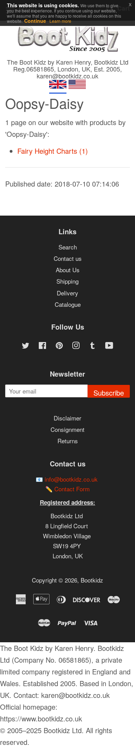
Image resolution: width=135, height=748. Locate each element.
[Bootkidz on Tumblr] (92, 346)
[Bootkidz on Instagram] (76, 346)
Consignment (67, 429)
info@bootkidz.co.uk (71, 479)
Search (67, 247)
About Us (68, 269)
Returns (67, 440)
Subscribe (108, 393)
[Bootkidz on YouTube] (109, 346)
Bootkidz (92, 580)
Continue (35, 20)
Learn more (60, 21)
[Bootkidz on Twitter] (25, 346)
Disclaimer (67, 418)
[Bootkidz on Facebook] (42, 346)
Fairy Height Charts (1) (52, 151)
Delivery (67, 292)
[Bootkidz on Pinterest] (59, 346)
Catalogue (68, 304)
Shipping (67, 281)
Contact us (68, 258)
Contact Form (72, 488)
